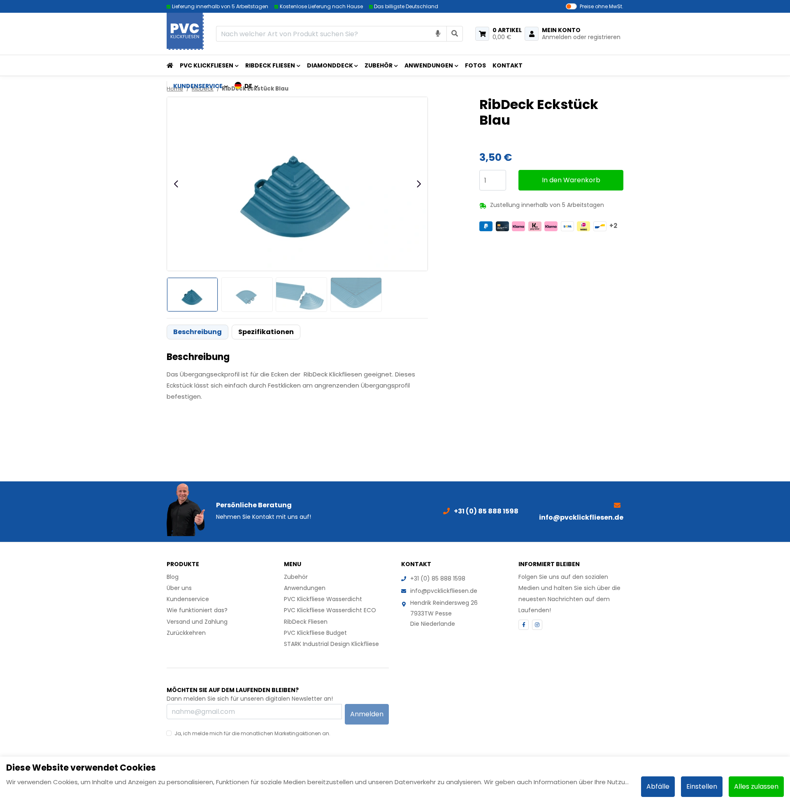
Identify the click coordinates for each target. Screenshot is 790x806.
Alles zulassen (756, 786)
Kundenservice (188, 599)
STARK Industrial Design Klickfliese (331, 644)
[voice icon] (438, 33)
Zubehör (379, 65)
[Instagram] (537, 625)
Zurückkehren (186, 633)
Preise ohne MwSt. (601, 6)
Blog (173, 577)
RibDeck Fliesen (270, 65)
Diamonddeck (330, 65)
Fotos (475, 65)
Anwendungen (428, 65)
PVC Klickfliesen (206, 65)
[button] (247, 86)
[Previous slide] (176, 184)
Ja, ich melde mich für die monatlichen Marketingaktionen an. (252, 733)
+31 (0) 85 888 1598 (437, 578)
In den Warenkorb (571, 180)
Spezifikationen (266, 332)
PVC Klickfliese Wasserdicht (323, 599)
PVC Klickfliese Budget (315, 633)
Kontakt (508, 65)
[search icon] (454, 33)
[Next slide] (418, 184)
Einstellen (701, 786)
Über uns (179, 588)
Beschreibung (197, 332)
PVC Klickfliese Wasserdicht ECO (330, 610)
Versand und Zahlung (197, 622)
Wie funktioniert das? (197, 610)
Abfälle (657, 786)
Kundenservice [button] (198, 86)
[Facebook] (523, 625)
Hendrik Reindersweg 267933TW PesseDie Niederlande (444, 613)
